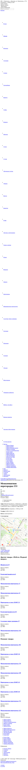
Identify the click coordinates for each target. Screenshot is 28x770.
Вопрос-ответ (6, 471)
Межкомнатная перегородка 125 (11, 710)
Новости (5, 469)
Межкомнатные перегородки (10, 306)
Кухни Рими (9, 459)
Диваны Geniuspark (11, 466)
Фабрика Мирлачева (11, 467)
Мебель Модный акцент (12, 448)
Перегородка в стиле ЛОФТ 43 (10, 682)
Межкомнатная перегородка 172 (11, 701)
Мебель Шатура (10, 453)
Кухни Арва (6, 737)
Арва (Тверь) (9, 460)
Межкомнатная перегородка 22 (10, 593)
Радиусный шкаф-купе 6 (8, 574)
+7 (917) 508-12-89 (5, 550)
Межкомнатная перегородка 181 (11, 645)
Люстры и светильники (9, 232)
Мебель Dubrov (10, 445)
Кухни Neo (9, 458)
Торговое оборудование (9, 429)
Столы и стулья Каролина (12, 450)
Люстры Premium (10, 455)
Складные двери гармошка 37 (10, 621)
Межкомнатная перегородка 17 (10, 583)
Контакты (5, 476)
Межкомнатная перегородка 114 (11, 630)
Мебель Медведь (10, 454)
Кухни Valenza (9, 462)
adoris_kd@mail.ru (5, 551)
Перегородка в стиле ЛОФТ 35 (10, 602)
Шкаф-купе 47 (5, 565)
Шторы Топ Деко (10, 457)
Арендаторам (6, 475)
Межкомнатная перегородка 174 (11, 663)
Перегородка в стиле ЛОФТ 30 (10, 654)
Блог (4, 468)
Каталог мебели (7, 748)
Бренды (5, 444)
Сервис (5, 473)
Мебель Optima (10, 463)
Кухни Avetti (9, 451)
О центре (5, 472)
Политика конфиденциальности (8, 761)
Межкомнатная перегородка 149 (11, 673)
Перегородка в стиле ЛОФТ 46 (10, 691)
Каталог (6, 478)
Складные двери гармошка (10, 318)
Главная (2, 478)
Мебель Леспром (10, 464)
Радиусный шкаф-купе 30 (9, 612)
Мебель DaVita (9, 446)
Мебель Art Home (10, 449)
